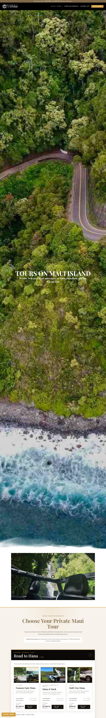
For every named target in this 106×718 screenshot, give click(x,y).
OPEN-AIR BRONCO (71, 6)
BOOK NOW (97, 6)
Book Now (8, 714)
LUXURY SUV (85, 6)
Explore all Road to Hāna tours (25, 715)
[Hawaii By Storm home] (10, 6)
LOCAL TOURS (56, 6)
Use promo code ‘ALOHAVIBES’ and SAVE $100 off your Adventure (53, 1)
